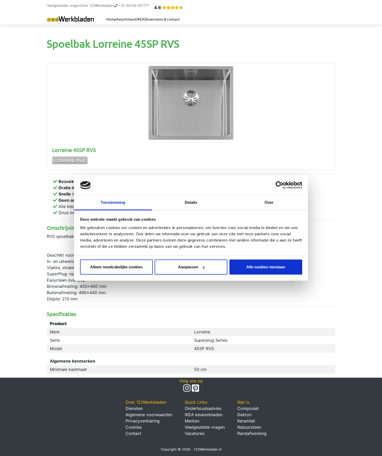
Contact (133, 433)
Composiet (248, 408)
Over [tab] (269, 202)
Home (111, 19)
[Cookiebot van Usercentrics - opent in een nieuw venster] (279, 185)
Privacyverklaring (143, 420)
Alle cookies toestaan (265, 267)
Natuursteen (249, 427)
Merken (192, 420)
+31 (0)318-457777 (133, 5)
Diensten (134, 408)
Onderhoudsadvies (203, 408)
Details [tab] (191, 202)
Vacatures (194, 433)
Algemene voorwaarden (149, 414)
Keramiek (246, 420)
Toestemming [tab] (113, 202)
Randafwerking (252, 433)
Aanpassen (188, 267)
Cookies (134, 427)
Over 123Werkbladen (97, 5)
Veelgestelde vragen (64, 5)
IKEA (140, 19)
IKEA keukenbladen (203, 414)
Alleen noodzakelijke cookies (116, 267)
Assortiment (126, 19)
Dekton (244, 414)
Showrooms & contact (162, 19)
